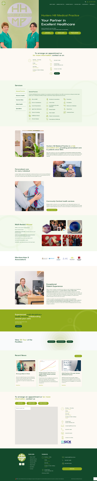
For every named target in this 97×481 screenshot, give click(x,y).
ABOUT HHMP (52, 4)
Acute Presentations (36, 105)
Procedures (69, 102)
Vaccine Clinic (77, 4)
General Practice (60, 4)
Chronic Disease (35, 118)
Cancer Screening (36, 112)
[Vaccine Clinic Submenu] (81, 4)
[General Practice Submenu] (64, 4)
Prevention (69, 99)
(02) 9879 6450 (68, 433)
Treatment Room (70, 112)
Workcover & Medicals (71, 105)
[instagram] (23, 464)
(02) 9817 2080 (57, 60)
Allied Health (85, 4)
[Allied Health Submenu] (88, 4)
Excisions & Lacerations (54, 99)
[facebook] (20, 464)
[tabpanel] (54, 105)
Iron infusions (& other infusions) (54, 106)
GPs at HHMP (34, 99)
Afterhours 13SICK (45, 473)
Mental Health (52, 109)
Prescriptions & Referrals (54, 119)
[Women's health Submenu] (73, 4)
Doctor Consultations (36, 102)
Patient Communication (54, 116)
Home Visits (51, 102)
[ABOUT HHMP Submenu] (55, 4)
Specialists (92, 4)
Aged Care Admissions (37, 109)
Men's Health (52, 112)
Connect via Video (58, 68)
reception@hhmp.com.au (70, 425)
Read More (18, 385)
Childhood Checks (36, 115)
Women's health (69, 4)
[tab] (20, 91)
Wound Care (69, 109)
